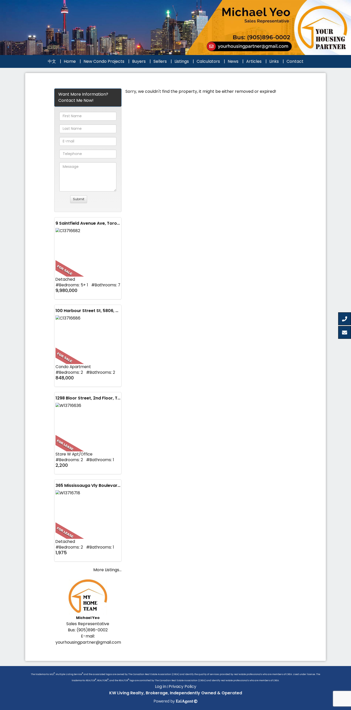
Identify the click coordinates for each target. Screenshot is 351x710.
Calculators (208, 61)
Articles (254, 61)
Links (274, 61)
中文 (52, 61)
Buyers (139, 61)
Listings (181, 61)
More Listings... (107, 570)
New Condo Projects (104, 61)
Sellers (160, 61)
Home (70, 61)
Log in (160, 686)
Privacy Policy (182, 686)
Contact (295, 61)
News (233, 61)
